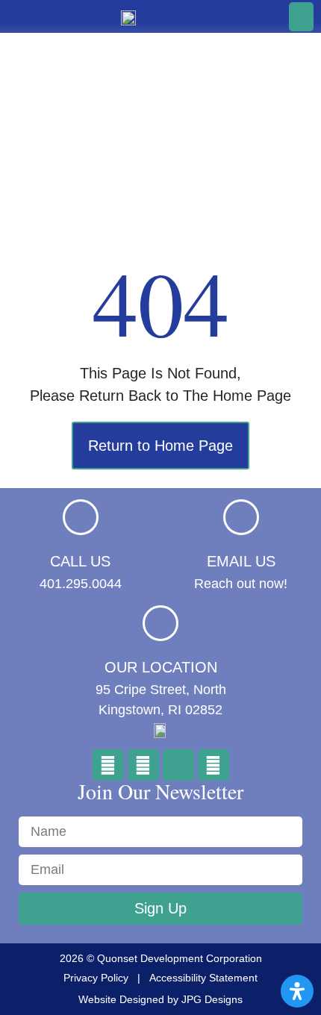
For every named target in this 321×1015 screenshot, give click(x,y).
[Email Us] (241, 517)
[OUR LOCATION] (160, 623)
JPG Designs (212, 999)
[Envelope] (178, 765)
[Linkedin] (213, 765)
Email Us (241, 561)
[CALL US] (81, 517)
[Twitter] (143, 765)
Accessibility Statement (203, 978)
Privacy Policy (95, 978)
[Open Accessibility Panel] (297, 991)
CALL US (80, 561)
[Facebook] (108, 765)
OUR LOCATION (161, 667)
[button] (301, 16)
